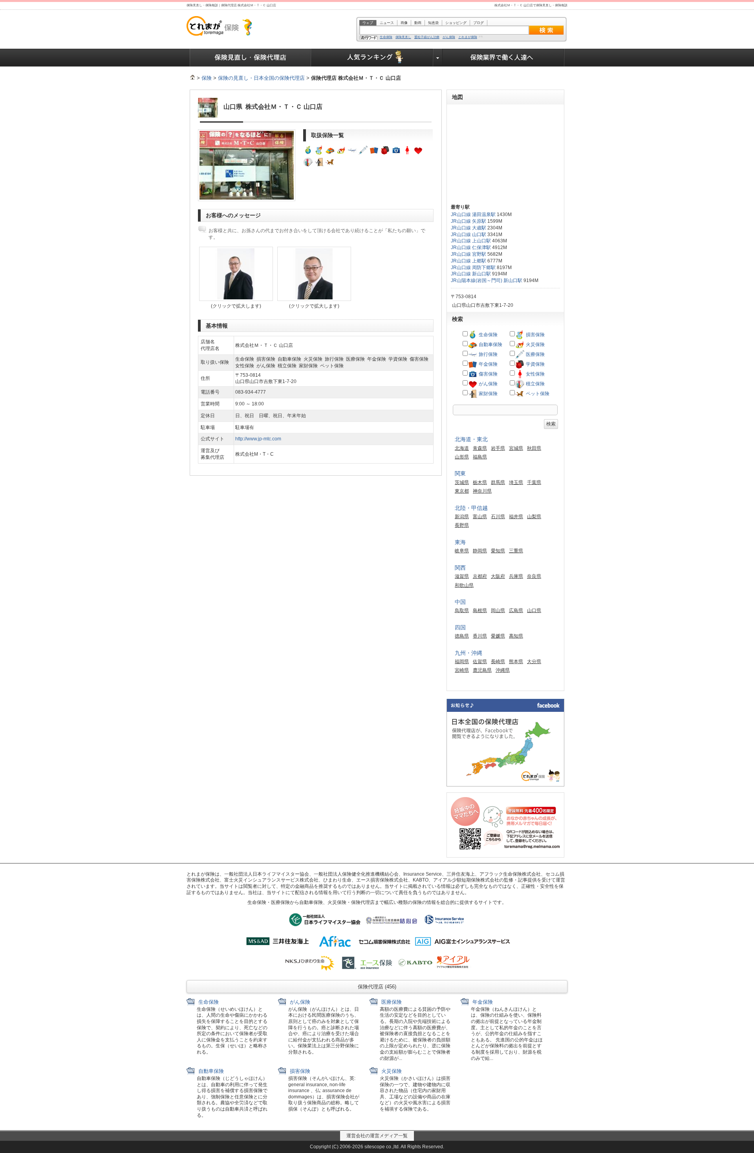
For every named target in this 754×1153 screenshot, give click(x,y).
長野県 (462, 525)
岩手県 (498, 448)
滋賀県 (462, 576)
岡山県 (498, 610)
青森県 (480, 448)
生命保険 (386, 37)
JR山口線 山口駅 (468, 234)
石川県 (498, 516)
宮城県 (516, 448)
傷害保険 (488, 374)
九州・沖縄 (468, 653)
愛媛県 (498, 636)
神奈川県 (482, 491)
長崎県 (498, 661)
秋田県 (534, 448)
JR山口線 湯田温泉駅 (473, 214)
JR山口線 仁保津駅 (471, 247)
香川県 (480, 636)
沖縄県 (503, 670)
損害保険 (535, 334)
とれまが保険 (467, 37)
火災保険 (535, 344)
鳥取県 (462, 610)
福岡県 (462, 661)
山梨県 (534, 516)
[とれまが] (192, 78)
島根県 (480, 610)
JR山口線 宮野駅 (468, 254)
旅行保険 (488, 354)
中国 (460, 602)
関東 (460, 473)
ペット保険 (537, 393)
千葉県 (534, 482)
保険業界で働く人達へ (503, 58)
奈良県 (534, 576)
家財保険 (488, 393)
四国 (460, 627)
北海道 (462, 448)
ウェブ (367, 23)
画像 (404, 23)
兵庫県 (516, 576)
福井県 (516, 516)
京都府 (480, 576)
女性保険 (535, 374)
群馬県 (498, 482)
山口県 (534, 610)
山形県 (462, 457)
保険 (206, 78)
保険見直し (403, 37)
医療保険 (535, 354)
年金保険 (488, 364)
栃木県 (480, 482)
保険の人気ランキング (372, 58)
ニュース (387, 23)
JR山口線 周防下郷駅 (473, 267)
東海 (460, 542)
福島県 (480, 457)
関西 (460, 568)
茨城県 (462, 482)
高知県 (516, 636)
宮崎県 (462, 670)
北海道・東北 (471, 439)
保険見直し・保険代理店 (250, 58)
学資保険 (535, 364)
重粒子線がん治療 (426, 37)
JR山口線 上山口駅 (471, 241)
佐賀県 (480, 661)
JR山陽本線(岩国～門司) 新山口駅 (486, 280)
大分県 (534, 661)
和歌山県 (464, 585)
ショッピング (456, 23)
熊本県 (516, 661)
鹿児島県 (482, 670)
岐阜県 (462, 551)
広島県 (516, 610)
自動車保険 (490, 344)
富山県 (480, 516)
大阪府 (498, 576)
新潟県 (462, 516)
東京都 (462, 491)
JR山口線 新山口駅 (471, 274)
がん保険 (449, 37)
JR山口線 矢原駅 (468, 221)
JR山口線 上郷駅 (468, 261)
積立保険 (535, 384)
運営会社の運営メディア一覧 (377, 1135)
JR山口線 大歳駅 (468, 228)
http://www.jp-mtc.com (258, 439)
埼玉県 (516, 482)
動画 (417, 23)
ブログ (478, 23)
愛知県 (498, 551)
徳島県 (462, 636)
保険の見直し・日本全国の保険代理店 (261, 78)
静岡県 (480, 551)
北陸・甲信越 (471, 508)
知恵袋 (433, 23)
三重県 (516, 551)
